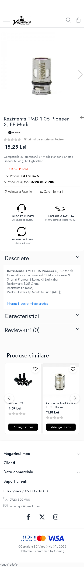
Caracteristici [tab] (22, 316)
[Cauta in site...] (68, 20)
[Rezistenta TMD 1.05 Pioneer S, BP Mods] (42, 70)
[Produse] (6, 20)
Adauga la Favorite (19, 191)
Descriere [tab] (17, 258)
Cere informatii (53, 191)
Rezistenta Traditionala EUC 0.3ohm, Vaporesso (60, 405)
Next (80, 74)
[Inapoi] (80, 117)
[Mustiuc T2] (23, 381)
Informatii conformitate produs (27, 303)
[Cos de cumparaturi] (78, 20)
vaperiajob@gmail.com (24, 506)
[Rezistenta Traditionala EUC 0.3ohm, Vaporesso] (61, 381)
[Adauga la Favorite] (35, 369)
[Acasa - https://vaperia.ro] (22, 20)
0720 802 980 (19, 499)
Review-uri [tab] (22, 330)
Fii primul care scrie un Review (44, 139)
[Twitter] (42, 517)
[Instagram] (56, 517)
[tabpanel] (42, 70)
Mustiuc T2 (15, 404)
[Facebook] (28, 517)
